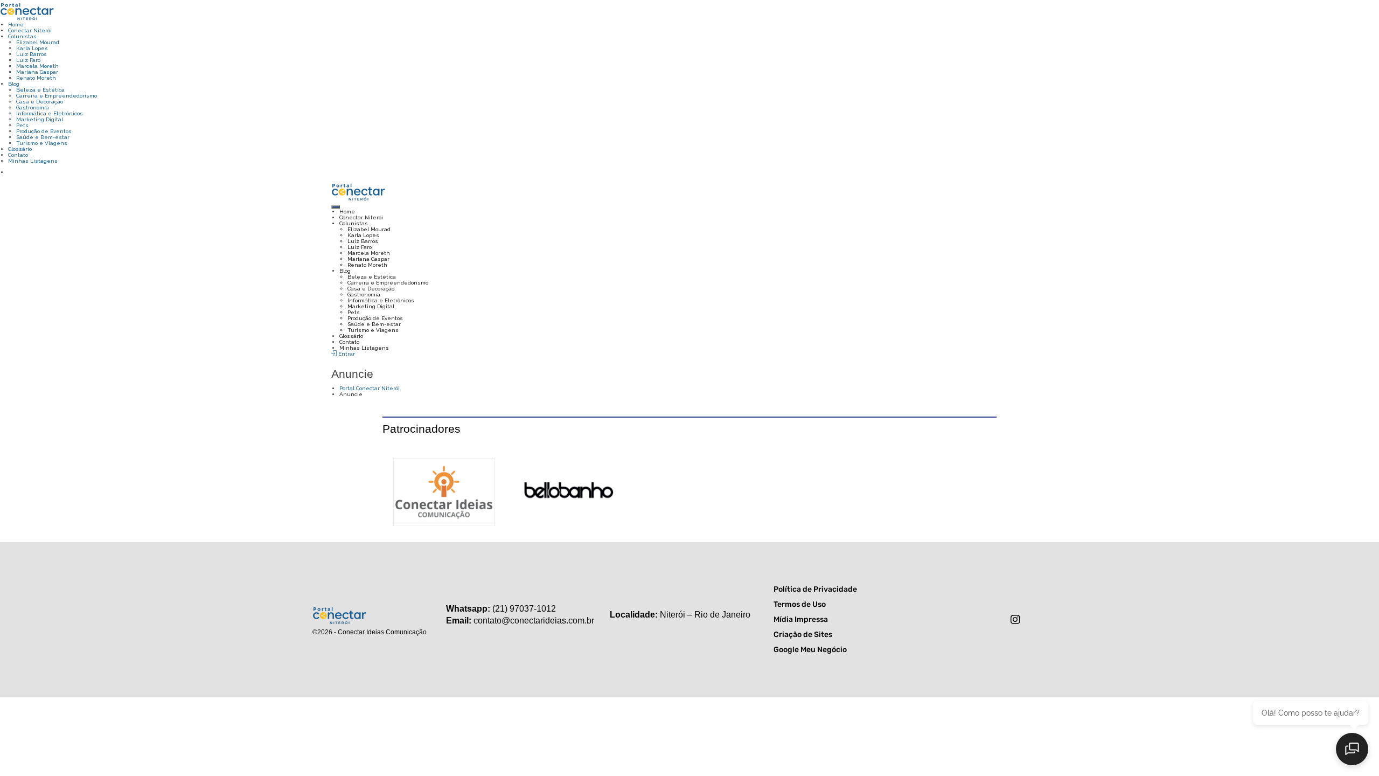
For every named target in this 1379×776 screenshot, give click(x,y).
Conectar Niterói (30, 30)
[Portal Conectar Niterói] (27, 10)
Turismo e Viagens (41, 143)
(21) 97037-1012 (524, 608)
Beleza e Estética (40, 90)
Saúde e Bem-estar (42, 137)
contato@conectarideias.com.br (533, 620)
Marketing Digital (39, 119)
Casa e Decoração (39, 102)
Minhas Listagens (33, 161)
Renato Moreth (36, 78)
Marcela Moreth (37, 66)
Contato (18, 155)
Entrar (346, 354)
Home (16, 24)
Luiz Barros (31, 54)
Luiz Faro (28, 60)
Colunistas (22, 36)
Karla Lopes (32, 48)
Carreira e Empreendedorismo (56, 96)
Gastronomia (32, 107)
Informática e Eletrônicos (49, 113)
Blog (13, 84)
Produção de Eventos (44, 131)
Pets (22, 125)
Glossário (20, 149)
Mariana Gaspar (37, 72)
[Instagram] (1015, 619)
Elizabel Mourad (37, 42)
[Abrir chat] (1352, 749)
